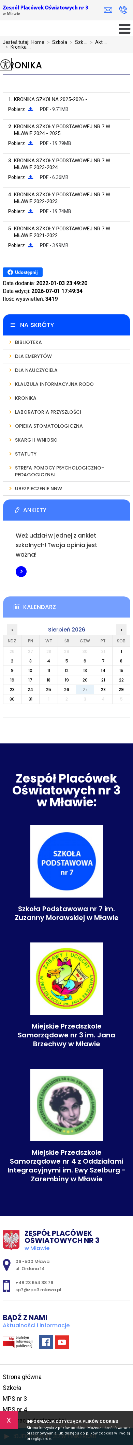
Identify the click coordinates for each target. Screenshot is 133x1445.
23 (12, 689)
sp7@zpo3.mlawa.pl (110, 10)
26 (66, 689)
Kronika (22, 65)
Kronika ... (18, 47)
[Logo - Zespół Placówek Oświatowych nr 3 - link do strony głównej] (45, 10)
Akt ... (98, 42)
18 (48, 680)
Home (37, 42)
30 (12, 699)
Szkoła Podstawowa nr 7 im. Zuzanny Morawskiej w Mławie (67, 913)
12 (67, 670)
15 (121, 670)
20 (85, 680)
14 (103, 670)
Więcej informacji (21, 571)
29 (121, 689)
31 (30, 699)
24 (30, 689)
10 (30, 670)
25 (48, 689)
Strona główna (22, 1376)
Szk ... (78, 42)
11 (48, 670)
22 (121, 680)
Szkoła (57, 42)
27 (85, 689)
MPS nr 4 (15, 1409)
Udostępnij (26, 272)
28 (103, 689)
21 (103, 680)
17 (30, 680)
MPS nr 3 (15, 1398)
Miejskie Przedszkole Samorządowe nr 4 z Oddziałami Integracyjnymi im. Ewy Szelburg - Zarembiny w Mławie (66, 1165)
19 (67, 680)
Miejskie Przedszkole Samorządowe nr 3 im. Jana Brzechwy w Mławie (66, 1035)
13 (85, 670)
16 (12, 680)
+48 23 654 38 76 (123, 10)
